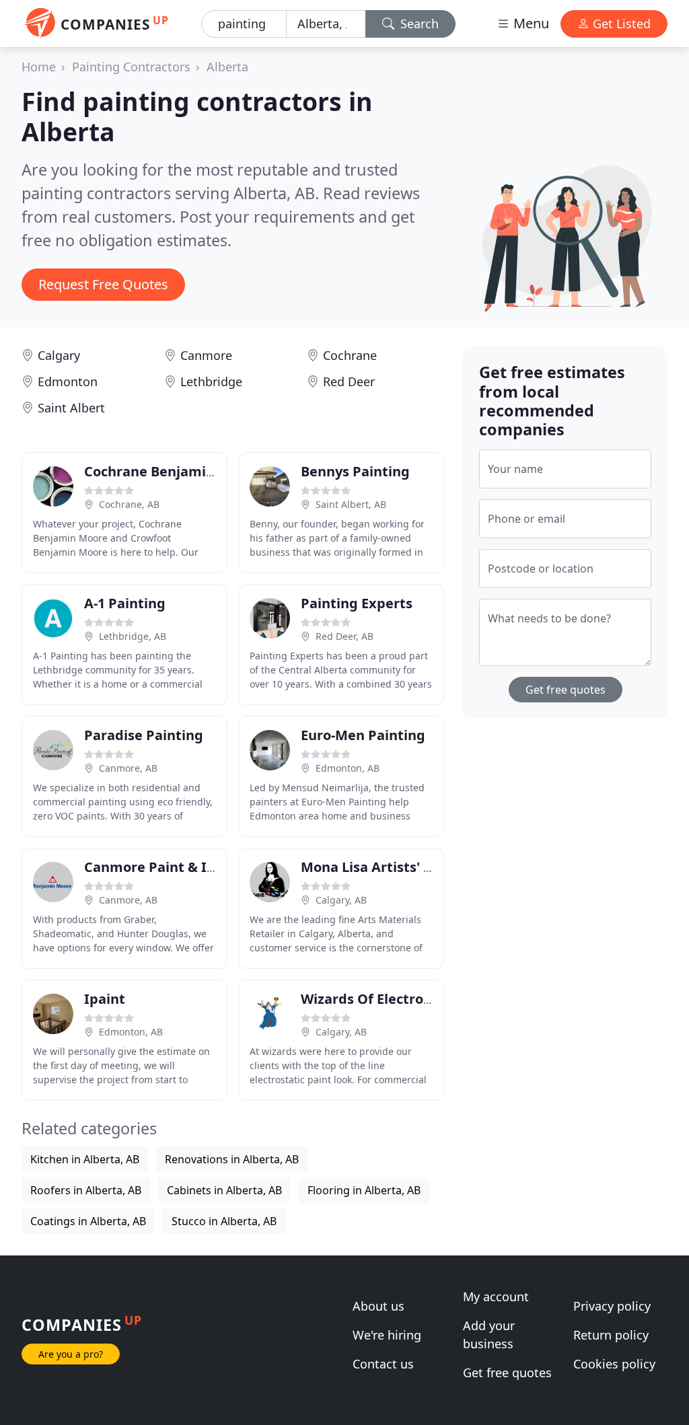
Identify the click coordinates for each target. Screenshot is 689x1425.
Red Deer (349, 381)
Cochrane (350, 355)
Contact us (383, 1364)
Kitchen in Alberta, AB (84, 1159)
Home (39, 67)
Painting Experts (356, 603)
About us (378, 1306)
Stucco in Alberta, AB (224, 1221)
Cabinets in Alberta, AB (224, 1190)
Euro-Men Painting (363, 735)
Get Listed (620, 23)
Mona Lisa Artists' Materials (394, 867)
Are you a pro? (70, 1354)
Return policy (611, 1335)
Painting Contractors (131, 67)
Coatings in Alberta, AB (88, 1221)
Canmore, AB (128, 768)
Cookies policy (614, 1364)
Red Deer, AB (344, 636)
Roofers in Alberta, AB (85, 1190)
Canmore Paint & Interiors (172, 867)
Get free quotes (565, 689)
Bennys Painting (355, 471)
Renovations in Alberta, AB (232, 1159)
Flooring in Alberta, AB (364, 1190)
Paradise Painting (143, 735)
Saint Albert (71, 408)
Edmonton (68, 381)
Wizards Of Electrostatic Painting (411, 999)
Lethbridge (211, 381)
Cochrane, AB (129, 504)
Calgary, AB (341, 899)
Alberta (227, 67)
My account (496, 1296)
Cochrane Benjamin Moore (172, 471)
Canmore (206, 355)
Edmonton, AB (347, 768)
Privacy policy (612, 1306)
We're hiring (387, 1335)
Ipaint (104, 999)
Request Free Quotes (103, 284)
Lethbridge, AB (132, 636)
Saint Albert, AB (351, 504)
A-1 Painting (125, 603)
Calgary (59, 355)
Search (418, 23)
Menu (529, 23)
